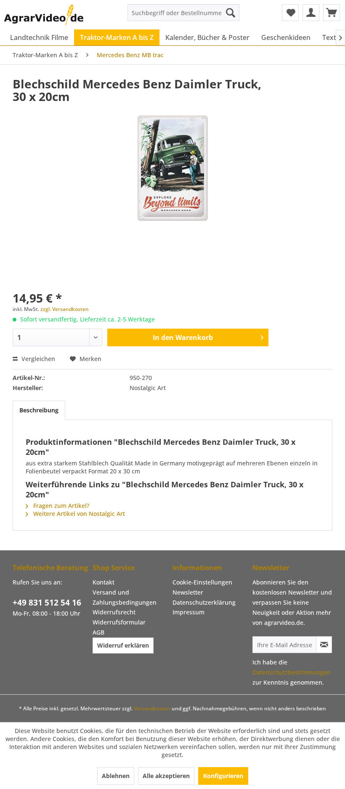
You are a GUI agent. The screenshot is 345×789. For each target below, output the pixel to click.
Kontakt (103, 582)
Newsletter (187, 592)
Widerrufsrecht (114, 612)
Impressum (188, 612)
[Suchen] (230, 12)
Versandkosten (152, 708)
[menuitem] (183, 12)
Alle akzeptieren (166, 776)
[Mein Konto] (311, 12)
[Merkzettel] (290, 12)
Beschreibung (38, 410)
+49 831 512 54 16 (47, 602)
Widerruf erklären (123, 645)
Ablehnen (116, 776)
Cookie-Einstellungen (202, 582)
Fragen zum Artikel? (60, 506)
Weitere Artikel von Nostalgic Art (78, 514)
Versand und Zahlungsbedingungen (125, 597)
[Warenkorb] (331, 12)
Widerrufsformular (119, 622)
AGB (98, 632)
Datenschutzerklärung (204, 602)
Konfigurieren (223, 776)
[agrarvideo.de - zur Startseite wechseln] (43, 14)
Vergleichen (37, 359)
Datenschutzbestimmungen (291, 672)
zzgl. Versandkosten (64, 309)
